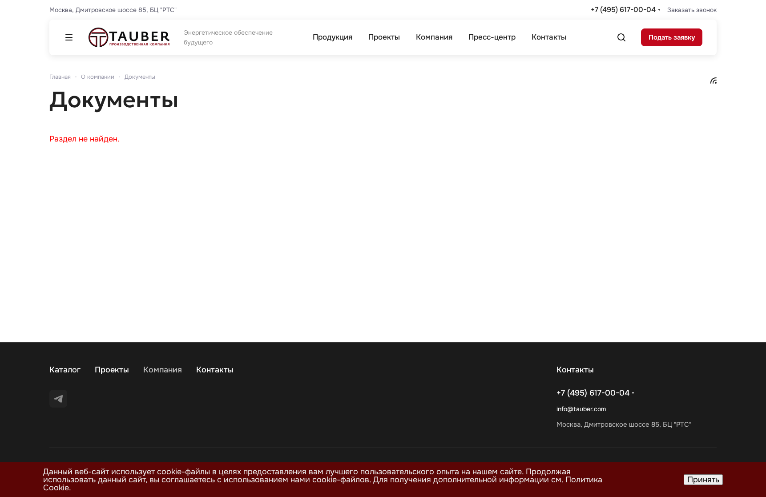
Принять (703, 480)
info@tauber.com (581, 409)
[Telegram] (58, 399)
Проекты (112, 370)
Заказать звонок (692, 10)
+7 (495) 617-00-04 (623, 9)
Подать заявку (672, 37)
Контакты (215, 370)
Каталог (65, 370)
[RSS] (713, 80)
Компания (162, 370)
